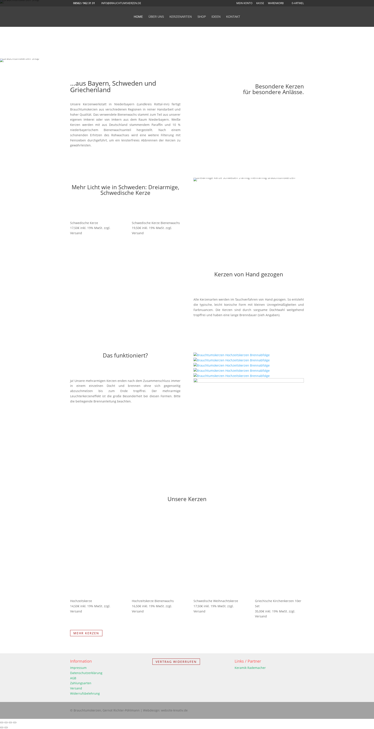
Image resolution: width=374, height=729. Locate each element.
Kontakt (233, 16)
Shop (201, 16)
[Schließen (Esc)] (14, 722)
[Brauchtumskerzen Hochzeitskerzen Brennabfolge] (231, 355)
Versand (76, 688)
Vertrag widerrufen (176, 662)
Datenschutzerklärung (86, 673)
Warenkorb (276, 3)
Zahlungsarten (80, 683)
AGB (73, 678)
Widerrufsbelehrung (85, 693)
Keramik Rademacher (250, 668)
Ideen (216, 16)
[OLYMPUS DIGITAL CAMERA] (248, 381)
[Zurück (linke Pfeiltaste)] (1, 727)
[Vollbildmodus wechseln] (6, 722)
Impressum (78, 668)
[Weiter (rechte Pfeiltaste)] (6, 727)
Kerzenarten (180, 16)
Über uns (156, 16)
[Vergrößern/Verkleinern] (1, 722)
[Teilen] (10, 722)
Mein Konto (244, 3)
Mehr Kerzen (86, 633)
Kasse (260, 3)
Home (138, 16)
